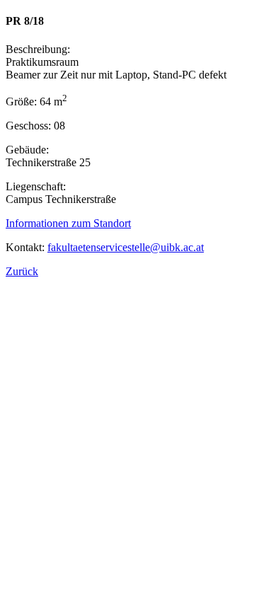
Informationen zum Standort (68, 223)
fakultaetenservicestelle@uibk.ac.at (125, 247)
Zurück (22, 271)
